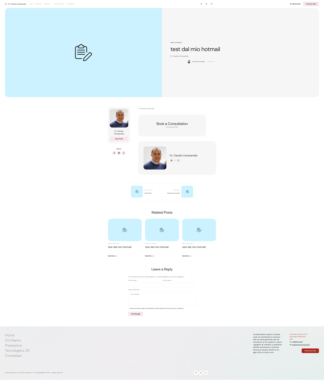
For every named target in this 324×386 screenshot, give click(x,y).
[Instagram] (211, 4)
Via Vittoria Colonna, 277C (298, 334)
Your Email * (168, 280)
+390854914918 (297, 342)
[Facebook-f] (206, 4)
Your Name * (133, 280)
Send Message (135, 314)
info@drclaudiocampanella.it (301, 345)
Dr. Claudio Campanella (17, 4)
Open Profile (119, 139)
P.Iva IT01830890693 (39, 372)
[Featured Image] (125, 230)
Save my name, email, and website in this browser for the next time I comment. (157, 308)
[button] (295, 4)
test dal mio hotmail (195, 49)
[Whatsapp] (201, 4)
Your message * (134, 289)
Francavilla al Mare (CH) (298, 337)
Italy (291, 339)
